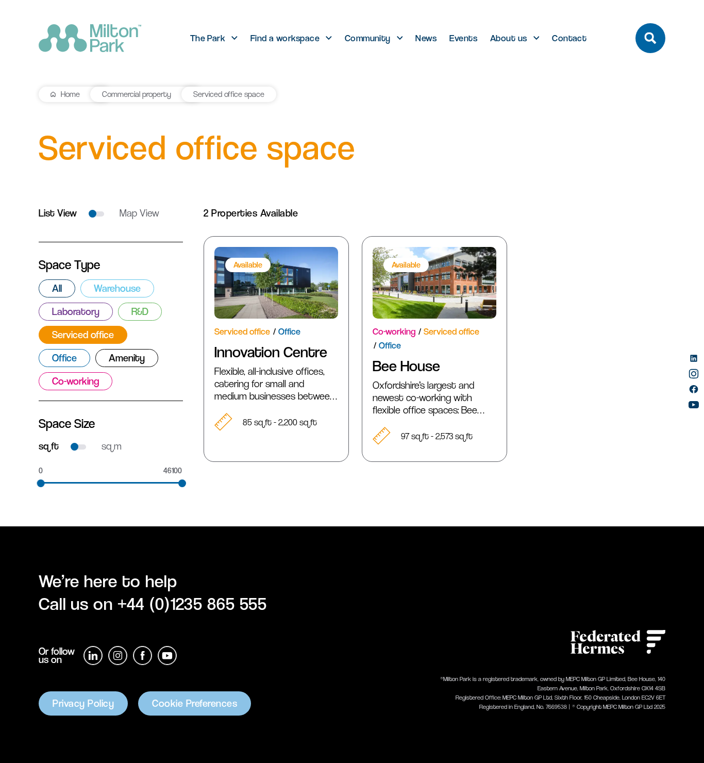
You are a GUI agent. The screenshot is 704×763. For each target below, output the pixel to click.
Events (463, 38)
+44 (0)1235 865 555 (192, 603)
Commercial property (136, 94)
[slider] (41, 483)
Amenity (127, 358)
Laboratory (75, 312)
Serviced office (83, 335)
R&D (139, 312)
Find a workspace (285, 38)
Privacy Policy (83, 703)
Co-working (75, 381)
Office (64, 358)
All (57, 288)
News (426, 38)
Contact (569, 38)
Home (70, 94)
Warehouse (117, 288)
